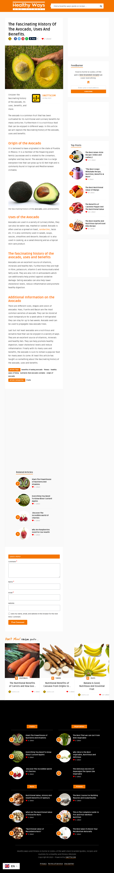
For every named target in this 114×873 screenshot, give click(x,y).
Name (11, 581)
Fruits (28, 380)
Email (11, 592)
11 (88, 229)
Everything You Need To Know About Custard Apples (42, 498)
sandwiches (44, 229)
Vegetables (23, 678)
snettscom (49, 95)
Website (11, 603)
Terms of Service (55, 864)
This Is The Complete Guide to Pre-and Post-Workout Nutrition (86, 814)
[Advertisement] (34, 413)
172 (89, 160)
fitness (46, 370)
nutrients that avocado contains (32, 373)
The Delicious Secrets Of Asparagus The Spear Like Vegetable (84, 771)
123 (102, 695)
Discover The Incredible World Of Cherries (40, 515)
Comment (12, 561)
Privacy (43, 864)
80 (88, 193)
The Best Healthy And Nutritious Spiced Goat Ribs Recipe (96, 223)
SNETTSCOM (71, 857)
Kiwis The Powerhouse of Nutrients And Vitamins (41, 481)
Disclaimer (69, 864)
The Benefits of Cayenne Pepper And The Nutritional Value (95, 206)
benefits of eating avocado (32, 370)
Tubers (58, 678)
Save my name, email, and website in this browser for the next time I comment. (33, 615)
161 (89, 212)
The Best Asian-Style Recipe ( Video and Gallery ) (94, 155)
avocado (38, 209)
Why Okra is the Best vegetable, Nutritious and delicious (84, 754)
